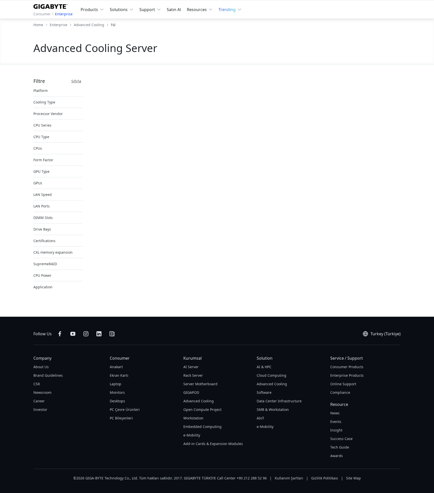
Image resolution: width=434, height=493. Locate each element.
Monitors (117, 392)
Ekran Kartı (119, 375)
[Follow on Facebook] (60, 334)
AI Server (191, 366)
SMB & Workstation (273, 409)
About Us (41, 366)
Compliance (340, 392)
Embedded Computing (202, 426)
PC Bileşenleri (121, 418)
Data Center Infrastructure (279, 401)
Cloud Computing (271, 375)
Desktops (117, 401)
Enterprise (64, 14)
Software (264, 392)
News (335, 413)
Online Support (343, 383)
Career (39, 401)
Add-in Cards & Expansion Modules (213, 443)
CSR (36, 383)
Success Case (341, 438)
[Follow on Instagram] (86, 334)
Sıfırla (76, 81)
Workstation (193, 418)
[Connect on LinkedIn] (99, 334)
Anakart (116, 366)
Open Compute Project (202, 409)
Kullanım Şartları (289, 478)
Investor (40, 409)
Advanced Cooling (198, 401)
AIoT (260, 418)
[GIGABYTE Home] (51, 5)
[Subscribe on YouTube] (73, 334)
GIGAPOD (191, 392)
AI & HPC (264, 366)
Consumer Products (346, 366)
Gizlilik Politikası (324, 478)
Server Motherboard (200, 383)
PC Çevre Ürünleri (125, 409)
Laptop (115, 383)
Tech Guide (339, 447)
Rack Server (193, 375)
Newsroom (42, 392)
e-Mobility (191, 435)
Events (335, 421)
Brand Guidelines (48, 375)
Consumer (42, 14)
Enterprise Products (347, 375)
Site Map (353, 478)
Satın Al (174, 9)
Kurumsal (192, 358)
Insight (336, 430)
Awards (336, 455)
